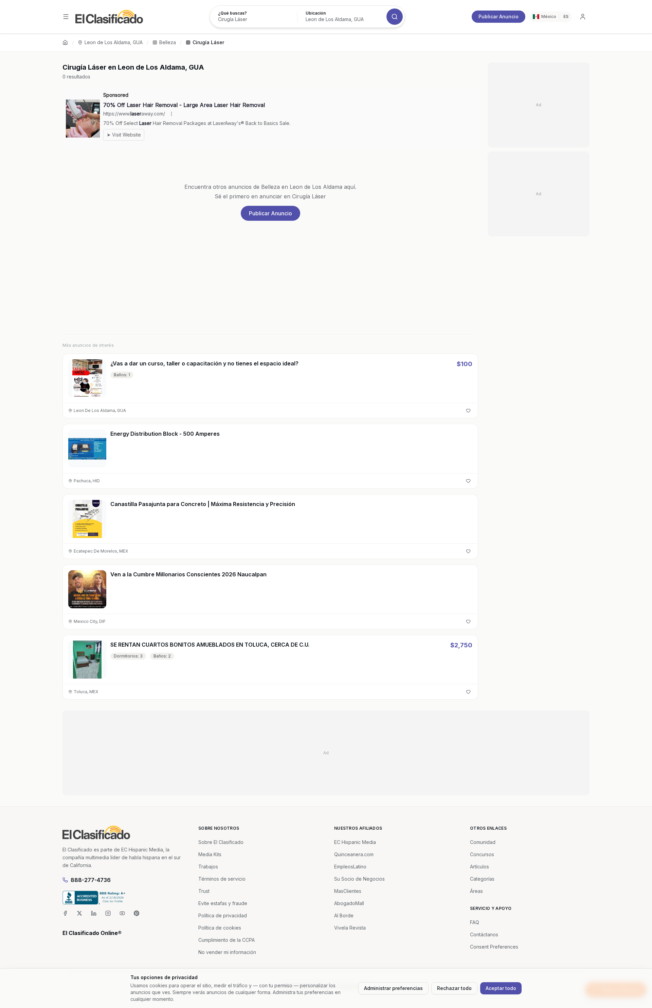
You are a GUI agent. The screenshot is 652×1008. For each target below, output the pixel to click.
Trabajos (208, 866)
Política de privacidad (222, 915)
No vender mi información (227, 952)
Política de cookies (219, 928)
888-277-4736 (91, 880)
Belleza (167, 42)
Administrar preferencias (393, 988)
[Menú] (66, 16)
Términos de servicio (222, 879)
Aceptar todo (501, 988)
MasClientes (347, 891)
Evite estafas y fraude (222, 903)
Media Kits (209, 854)
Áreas (476, 891)
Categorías (482, 879)
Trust (204, 891)
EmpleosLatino (350, 866)
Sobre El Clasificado (220, 842)
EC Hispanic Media (355, 842)
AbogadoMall (349, 903)
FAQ (474, 922)
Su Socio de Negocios (359, 879)
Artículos (479, 866)
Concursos (482, 854)
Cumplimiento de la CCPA (226, 940)
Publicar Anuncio (498, 16)
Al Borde (344, 915)
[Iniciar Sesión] (583, 16)
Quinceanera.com (354, 854)
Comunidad (482, 842)
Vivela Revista (350, 928)
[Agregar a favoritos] (468, 411)
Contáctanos (484, 934)
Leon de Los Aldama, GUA (114, 42)
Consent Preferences (494, 947)
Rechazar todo (454, 988)
